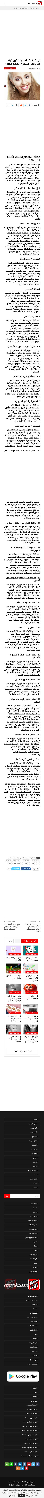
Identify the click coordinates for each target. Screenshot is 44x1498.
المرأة (35, 1246)
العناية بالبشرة (33, 1229)
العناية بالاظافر (33, 1225)
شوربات (34, 1166)
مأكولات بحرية (33, 1123)
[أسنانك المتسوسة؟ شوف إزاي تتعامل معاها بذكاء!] (13, 1009)
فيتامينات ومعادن (32, 1364)
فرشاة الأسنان (17, 863)
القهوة (35, 1242)
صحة (38, 863)
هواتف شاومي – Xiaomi (29, 1434)
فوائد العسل (33, 1359)
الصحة (16, 858)
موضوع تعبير (33, 1271)
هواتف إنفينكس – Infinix (29, 1422)
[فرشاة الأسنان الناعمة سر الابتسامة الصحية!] (30, 1009)
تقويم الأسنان (26, 861)
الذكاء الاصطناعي (32, 1405)
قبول (21, 1495)
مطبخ (35, 1119)
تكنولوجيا (34, 1304)
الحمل (35, 1212)
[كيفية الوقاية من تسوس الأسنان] (30, 950)
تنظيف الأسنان (16, 861)
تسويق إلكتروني (32, 1409)
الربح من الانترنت (32, 1296)
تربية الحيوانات (33, 1254)
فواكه (35, 1183)
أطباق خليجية (33, 1140)
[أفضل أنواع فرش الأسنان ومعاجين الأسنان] (30, 968)
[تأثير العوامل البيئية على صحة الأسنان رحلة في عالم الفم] (30, 1029)
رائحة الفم (8, 861)
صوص (35, 1157)
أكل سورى (33, 1128)
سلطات (35, 1162)
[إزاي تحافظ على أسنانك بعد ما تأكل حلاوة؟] (13, 1029)
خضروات (34, 1355)
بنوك (35, 1334)
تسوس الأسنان (35, 861)
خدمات (35, 1309)
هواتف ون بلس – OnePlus (29, 1456)
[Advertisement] (22, 34)
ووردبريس (34, 1400)
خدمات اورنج (33, 1313)
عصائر (35, 1174)
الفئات (10, 858)
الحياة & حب (33, 1216)
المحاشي (34, 1136)
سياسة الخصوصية (14, 1481)
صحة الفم (32, 863)
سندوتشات (34, 1153)
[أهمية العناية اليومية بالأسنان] (30, 989)
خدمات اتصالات (32, 1325)
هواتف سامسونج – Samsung (28, 1430)
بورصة (35, 1338)
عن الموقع (19, 1484)
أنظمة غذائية (33, 1203)
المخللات (34, 1145)
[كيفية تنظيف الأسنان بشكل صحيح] (13, 968)
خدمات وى (33, 1321)
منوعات (35, 1267)
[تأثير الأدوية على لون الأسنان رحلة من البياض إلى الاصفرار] (13, 989)
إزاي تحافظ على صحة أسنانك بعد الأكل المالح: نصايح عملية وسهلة (32, 928)
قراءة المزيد (12, 1495)
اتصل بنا (11, 1484)
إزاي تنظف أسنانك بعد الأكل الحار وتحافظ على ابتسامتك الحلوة (12, 927)
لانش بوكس (33, 1179)
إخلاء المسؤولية (30, 1484)
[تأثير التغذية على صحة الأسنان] (13, 950)
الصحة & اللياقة (32, 1220)
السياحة (34, 1250)
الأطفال (22, 858)
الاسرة (35, 1208)
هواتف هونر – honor (30, 1451)
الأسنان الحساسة (31, 858)
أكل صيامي (33, 1132)
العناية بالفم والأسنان (10, 68)
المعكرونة (34, 1149)
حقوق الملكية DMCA (28, 1481)
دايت (35, 1263)
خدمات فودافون (32, 1317)
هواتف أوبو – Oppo (31, 1417)
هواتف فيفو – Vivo (31, 1439)
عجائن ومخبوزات (32, 1170)
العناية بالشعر (33, 1233)
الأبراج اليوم (33, 1330)
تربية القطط (33, 1259)
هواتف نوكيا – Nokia (30, 1443)
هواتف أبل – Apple (31, 1413)
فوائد (9, 863)
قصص (35, 1187)
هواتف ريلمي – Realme (29, 1426)
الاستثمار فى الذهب (31, 1300)
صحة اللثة (25, 863)
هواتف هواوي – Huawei (29, 1447)
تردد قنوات (34, 1351)
